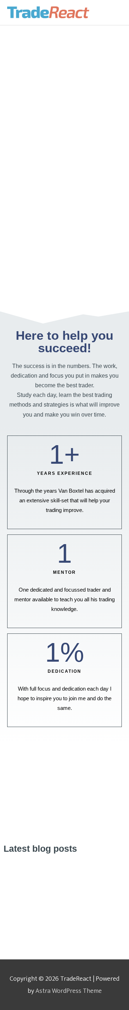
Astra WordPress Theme (68, 990)
